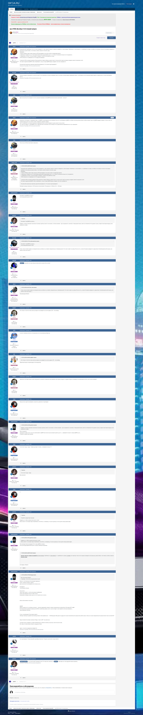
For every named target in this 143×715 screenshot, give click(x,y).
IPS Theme (10, 712)
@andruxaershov (23, 661)
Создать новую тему (101, 37)
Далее (14, 42)
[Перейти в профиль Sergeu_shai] (14, 168)
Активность (19, 9)
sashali (14, 636)
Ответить (111, 37)
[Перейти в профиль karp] (14, 100)
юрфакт (14, 307)
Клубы (27, 9)
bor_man (14, 72)
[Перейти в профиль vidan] (14, 404)
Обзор (12, 9)
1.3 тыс (14, 60)
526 (14, 343)
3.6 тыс (14, 228)
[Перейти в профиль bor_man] (14, 78)
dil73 (14, 330)
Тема (13, 713)
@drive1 (22, 263)
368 (14, 321)
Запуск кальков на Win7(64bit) (69, 19)
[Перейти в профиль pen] (14, 359)
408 (14, 367)
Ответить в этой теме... (21, 692)
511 (14, 412)
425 (14, 176)
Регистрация (129, 3)
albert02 (14, 260)
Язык (9, 713)
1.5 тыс (14, 206)
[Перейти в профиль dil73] (14, 336)
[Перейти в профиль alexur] (14, 289)
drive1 (14, 46)
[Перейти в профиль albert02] (14, 266)
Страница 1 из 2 (22, 42)
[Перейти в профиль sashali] (14, 641)
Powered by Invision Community (129, 713)
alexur (14, 284)
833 (14, 108)
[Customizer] (134, 4)
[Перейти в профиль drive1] (11, 32)
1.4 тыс (14, 297)
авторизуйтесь (48, 687)
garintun (14, 215)
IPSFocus (14, 712)
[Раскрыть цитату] (21, 218)
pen (14, 354)
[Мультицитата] (21, 69)
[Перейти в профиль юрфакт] (14, 313)
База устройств (34, 9)
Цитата (24, 91)
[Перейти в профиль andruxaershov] (14, 198)
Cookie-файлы (17, 713)
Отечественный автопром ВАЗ (27, 33)
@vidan (55, 661)
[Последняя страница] (17, 43)
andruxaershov (14, 192)
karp (14, 95)
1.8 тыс (14, 273)
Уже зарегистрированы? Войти (118, 3)
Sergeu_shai (14, 162)
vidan (14, 399)
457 (14, 86)
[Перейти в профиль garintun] (14, 221)
